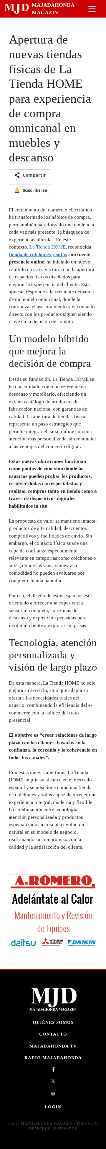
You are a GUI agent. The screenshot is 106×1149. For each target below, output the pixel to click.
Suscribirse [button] (30, 190)
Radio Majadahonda (53, 1057)
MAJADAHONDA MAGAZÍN (53, 8)
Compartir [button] (34, 175)
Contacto (53, 1033)
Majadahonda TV (53, 1045)
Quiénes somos (53, 1022)
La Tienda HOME (47, 247)
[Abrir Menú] (92, 9)
